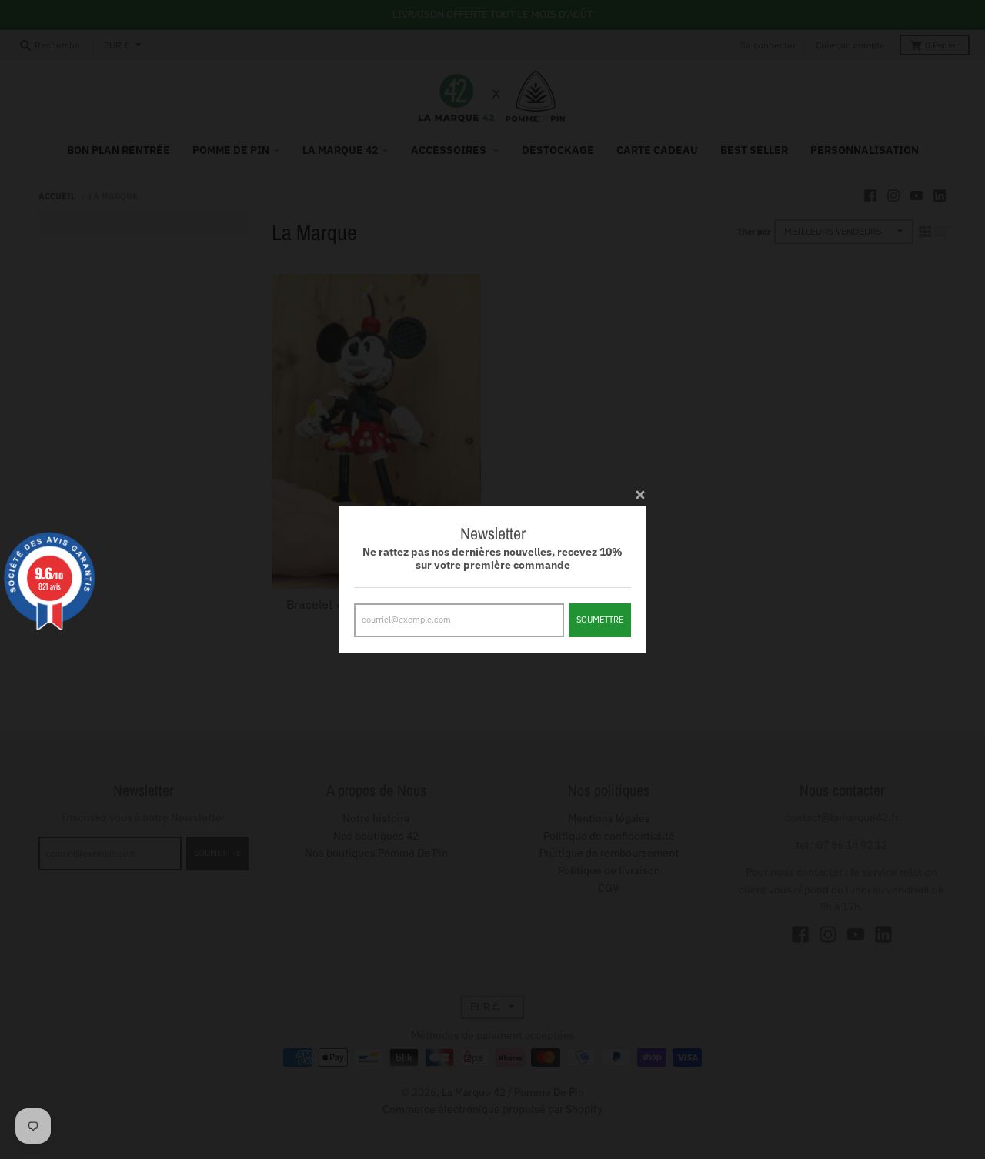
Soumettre (599, 619)
